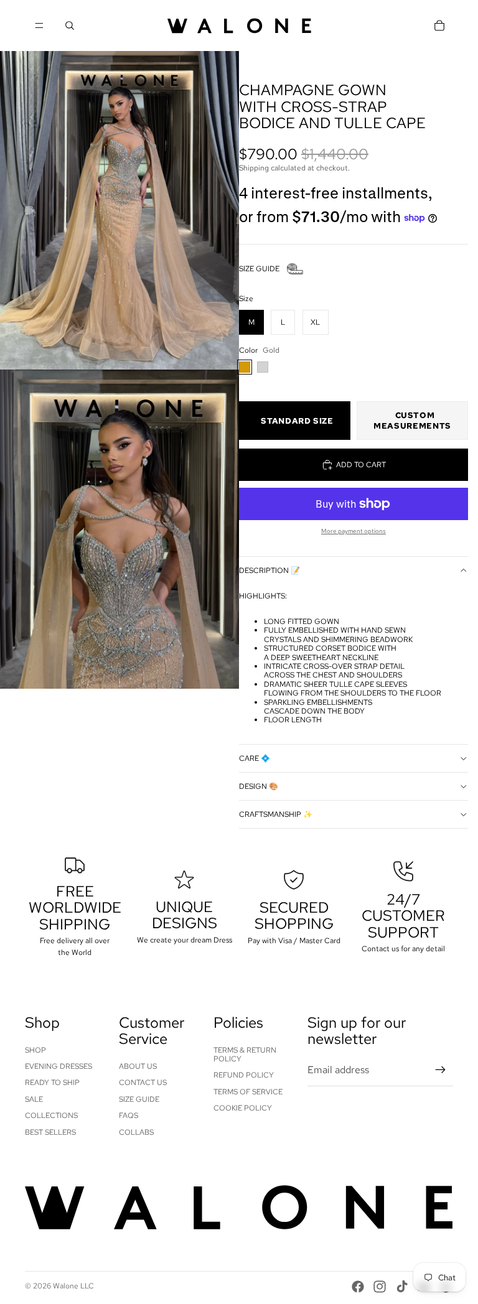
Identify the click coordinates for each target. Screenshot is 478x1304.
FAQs (128, 1115)
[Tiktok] (402, 1286)
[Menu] (39, 25)
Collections (51, 1115)
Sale (34, 1099)
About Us (138, 1066)
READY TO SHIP (52, 1082)
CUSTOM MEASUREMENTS (412, 420)
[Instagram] (379, 1286)
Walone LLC (73, 1286)
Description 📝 (269, 570)
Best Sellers (50, 1132)
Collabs (136, 1132)
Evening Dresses (58, 1066)
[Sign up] (440, 1070)
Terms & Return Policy (244, 1054)
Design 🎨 (258, 786)
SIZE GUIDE (259, 269)
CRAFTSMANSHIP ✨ (275, 814)
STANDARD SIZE (297, 421)
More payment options (353, 531)
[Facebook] (357, 1286)
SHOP (35, 1050)
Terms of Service (248, 1092)
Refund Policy (243, 1075)
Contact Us (143, 1082)
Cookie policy (242, 1108)
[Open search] (69, 25)
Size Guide (139, 1099)
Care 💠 (254, 758)
